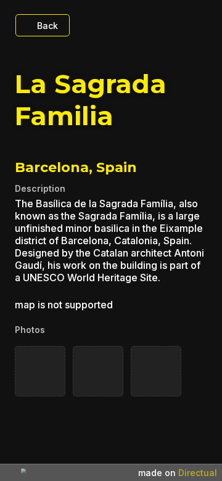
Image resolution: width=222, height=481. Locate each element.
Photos (30, 329)
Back (47, 25)
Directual (197, 472)
